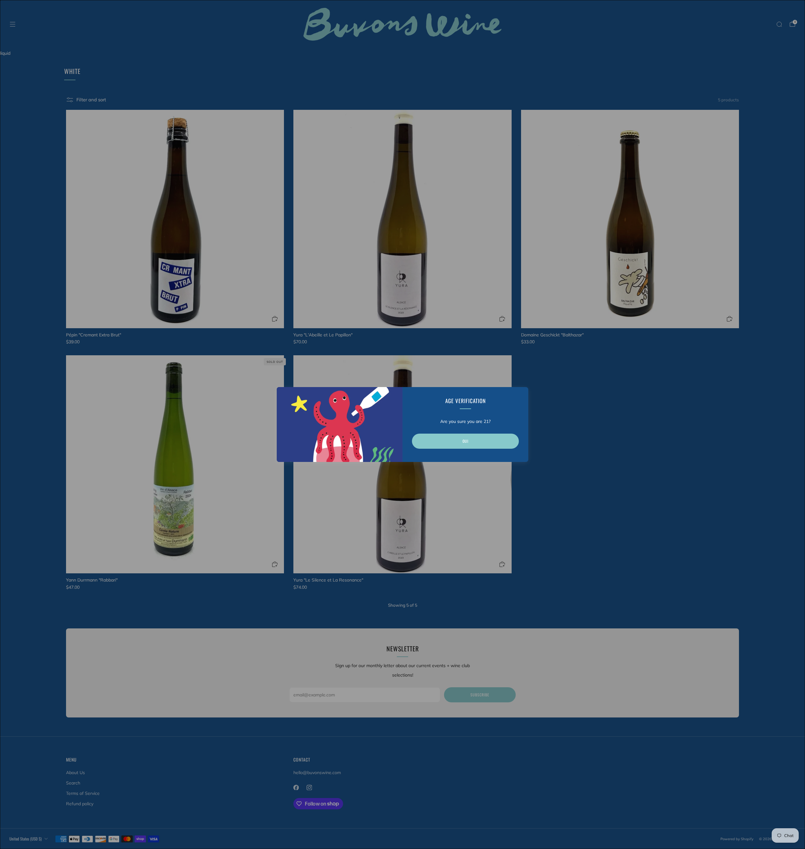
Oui (466, 441)
